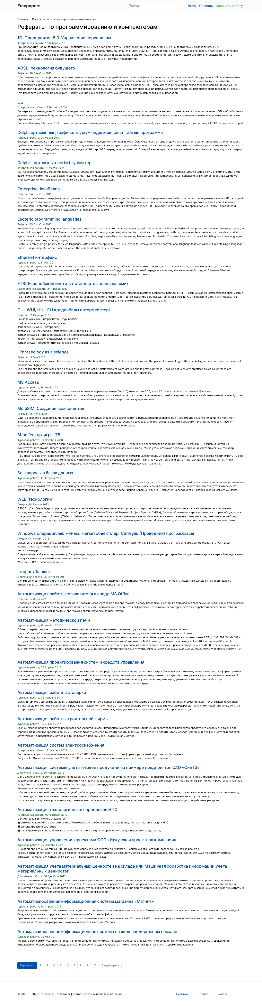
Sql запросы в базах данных (45, 472)
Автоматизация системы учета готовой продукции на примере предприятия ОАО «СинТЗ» (108, 767)
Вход (192, 6)
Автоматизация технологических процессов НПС (67, 809)
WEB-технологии (34, 499)
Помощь (206, 6)
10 (95, 965)
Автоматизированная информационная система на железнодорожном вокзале (97, 931)
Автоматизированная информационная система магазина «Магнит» (85, 901)
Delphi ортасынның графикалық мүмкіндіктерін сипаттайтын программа (90, 132)
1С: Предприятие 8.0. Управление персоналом (64, 37)
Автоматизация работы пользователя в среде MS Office (73, 593)
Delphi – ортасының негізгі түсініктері (55, 162)
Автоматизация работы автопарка (51, 692)
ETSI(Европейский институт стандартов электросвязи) (72, 283)
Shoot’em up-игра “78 (38, 434)
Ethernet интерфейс (37, 257)
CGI (21, 102)
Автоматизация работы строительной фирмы (62, 718)
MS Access (28, 382)
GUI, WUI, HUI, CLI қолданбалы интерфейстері (63, 309)
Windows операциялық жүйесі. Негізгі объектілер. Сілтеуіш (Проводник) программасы (105, 533)
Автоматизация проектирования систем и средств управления (80, 662)
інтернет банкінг (34, 571)
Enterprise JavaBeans (38, 188)
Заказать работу (229, 6)
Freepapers (46, 994)
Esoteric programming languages (49, 219)
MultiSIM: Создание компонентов (50, 408)
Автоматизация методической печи (53, 620)
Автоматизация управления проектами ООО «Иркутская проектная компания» (96, 839)
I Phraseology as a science (43, 352)
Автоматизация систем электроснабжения (60, 745)
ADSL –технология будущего (46, 68)
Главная (22, 19)
